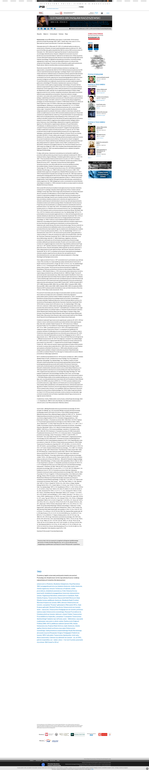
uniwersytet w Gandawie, (66, 595)
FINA (52, 0)
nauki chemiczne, (69, 626)
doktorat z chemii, (61, 614)
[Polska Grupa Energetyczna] (51, 740)
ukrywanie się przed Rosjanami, (47, 633)
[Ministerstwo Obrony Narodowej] (56, 734)
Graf (96, 51)
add (55, 29)
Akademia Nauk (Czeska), (70, 600)
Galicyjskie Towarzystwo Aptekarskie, (59, 635)
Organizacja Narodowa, (50, 595)
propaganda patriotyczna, (49, 586)
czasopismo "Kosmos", (50, 605)
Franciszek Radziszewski (102, 77)
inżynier (98, 107)
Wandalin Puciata (100, 134)
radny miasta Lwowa (94, 26)
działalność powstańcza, (54, 591)
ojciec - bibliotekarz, (69, 619)
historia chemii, (47, 628)
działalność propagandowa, (54, 593)
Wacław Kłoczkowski (101, 112)
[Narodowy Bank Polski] (78, 734)
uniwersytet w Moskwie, (45, 584)
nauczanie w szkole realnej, (54, 621)
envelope (45, 29)
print (48, 29)
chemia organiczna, (43, 588)
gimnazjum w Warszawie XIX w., (67, 605)
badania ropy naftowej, (55, 619)
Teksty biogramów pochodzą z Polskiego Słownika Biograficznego (97, 758)
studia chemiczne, (76, 586)
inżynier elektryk (99, 137)
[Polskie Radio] (102, 734)
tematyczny (52, 760)
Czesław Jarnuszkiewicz (102, 97)
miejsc (58, 760)
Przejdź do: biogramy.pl (43, 0)
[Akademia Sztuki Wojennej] (64, 734)
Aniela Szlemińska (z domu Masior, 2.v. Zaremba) (101, 151)
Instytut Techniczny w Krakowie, (60, 588)
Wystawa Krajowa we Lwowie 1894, (49, 602)
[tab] (39, 34)
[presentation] (39, 34)
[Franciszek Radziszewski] (91, 79)
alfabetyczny (45, 760)
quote (51, 29)
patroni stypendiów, (43, 640)
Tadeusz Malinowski (101, 89)
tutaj (92, 769)
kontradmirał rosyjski (100, 115)
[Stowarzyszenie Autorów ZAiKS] (91, 734)
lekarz (97, 131)
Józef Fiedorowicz (101, 104)
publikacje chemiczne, (55, 600)
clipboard (42, 29)
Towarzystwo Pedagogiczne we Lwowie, (62, 609)
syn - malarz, (54, 640)
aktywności (38, 760)
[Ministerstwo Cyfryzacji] (49, 734)
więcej (89, 118)
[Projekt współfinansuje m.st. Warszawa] (110, 734)
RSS (107, 1)
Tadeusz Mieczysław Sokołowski (101, 127)
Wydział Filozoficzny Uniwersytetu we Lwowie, (65, 607)
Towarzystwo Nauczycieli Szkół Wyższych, (62, 598)
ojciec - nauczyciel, (43, 609)
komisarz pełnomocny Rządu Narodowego (83, 22)
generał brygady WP (100, 92)
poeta (97, 146)
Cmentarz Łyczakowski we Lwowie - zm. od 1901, (65, 637)
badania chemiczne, (64, 586)
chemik (100, 22)
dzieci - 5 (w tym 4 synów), (67, 640)
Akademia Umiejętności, (61, 584)
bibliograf (98, 80)
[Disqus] (60, 664)
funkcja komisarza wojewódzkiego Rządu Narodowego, (64, 630)
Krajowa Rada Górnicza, (56, 626)
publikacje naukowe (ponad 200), (62, 623)
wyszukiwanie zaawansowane (52, 8)
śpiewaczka (98, 155)
